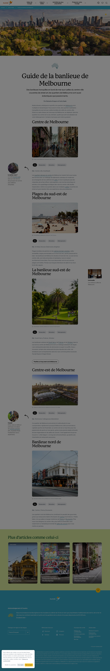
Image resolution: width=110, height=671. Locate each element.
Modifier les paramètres (10, 665)
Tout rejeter (21, 665)
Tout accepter (28, 665)
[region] (18, 659)
